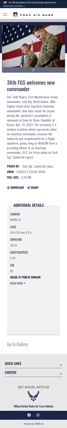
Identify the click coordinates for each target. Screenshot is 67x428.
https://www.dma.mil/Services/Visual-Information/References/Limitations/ (30, 328)
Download (17, 187)
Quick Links (13, 363)
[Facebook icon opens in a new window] (29, 415)
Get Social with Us (33, 387)
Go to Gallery (17, 343)
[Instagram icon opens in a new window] (37, 415)
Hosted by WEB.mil (33, 423)
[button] (14, 5)
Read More (17, 283)
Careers (10, 372)
